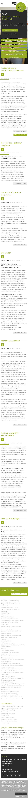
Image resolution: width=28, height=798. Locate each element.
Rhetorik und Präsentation (7, 667)
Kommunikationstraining (7, 628)
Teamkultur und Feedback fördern (9, 670)
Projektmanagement (6, 661)
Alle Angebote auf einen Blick (19, 593)
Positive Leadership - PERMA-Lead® (14, 54)
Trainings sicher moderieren (8, 676)
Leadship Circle (5, 715)
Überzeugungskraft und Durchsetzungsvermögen (13, 684)
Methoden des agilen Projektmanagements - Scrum (13, 644)
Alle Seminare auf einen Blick (9, 34)
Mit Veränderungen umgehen (8, 643)
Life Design (14, 48)
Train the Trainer (5, 674)
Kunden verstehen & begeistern (9, 637)
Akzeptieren (18, 794)
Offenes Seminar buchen (20, 134)
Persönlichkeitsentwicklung (8, 717)
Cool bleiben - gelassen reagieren (14, 43)
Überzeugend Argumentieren (8, 680)
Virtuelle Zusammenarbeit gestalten (10, 691)
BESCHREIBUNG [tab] (5, 78)
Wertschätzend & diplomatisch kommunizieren (12, 697)
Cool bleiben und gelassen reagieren (10, 600)
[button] (2, 3)
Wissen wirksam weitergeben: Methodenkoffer (12, 698)
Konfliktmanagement (6, 633)
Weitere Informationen (20, 796)
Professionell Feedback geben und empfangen (12, 659)
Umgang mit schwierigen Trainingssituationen (12, 685)
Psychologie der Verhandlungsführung (10, 663)
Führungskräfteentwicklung (8, 710)
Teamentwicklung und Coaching (9, 721)
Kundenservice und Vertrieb (8, 713)
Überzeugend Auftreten (7, 682)
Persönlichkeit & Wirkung (7, 650)
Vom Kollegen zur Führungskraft (9, 693)
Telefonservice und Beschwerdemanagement (12, 672)
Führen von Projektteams (7, 617)
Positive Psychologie (14, 57)
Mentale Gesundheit (14, 51)
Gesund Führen (5, 624)
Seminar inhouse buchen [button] (10, 30)
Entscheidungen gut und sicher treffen (10, 602)
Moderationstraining (6, 646)
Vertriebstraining (5, 689)
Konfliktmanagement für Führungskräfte (11, 635)
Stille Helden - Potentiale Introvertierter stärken (12, 669)
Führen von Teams (5, 615)
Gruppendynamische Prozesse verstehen (11, 626)
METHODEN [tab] (19, 78)
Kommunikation (5, 711)
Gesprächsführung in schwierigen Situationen (12, 620)
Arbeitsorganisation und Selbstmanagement (12, 706)
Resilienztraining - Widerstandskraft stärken (13, 40)
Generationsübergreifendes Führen (9, 618)
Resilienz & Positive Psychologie (9, 719)
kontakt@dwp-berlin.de (10, 771)
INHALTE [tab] (12, 78)
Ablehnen (24, 794)
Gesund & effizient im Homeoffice (14, 46)
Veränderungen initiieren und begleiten (10, 687)
